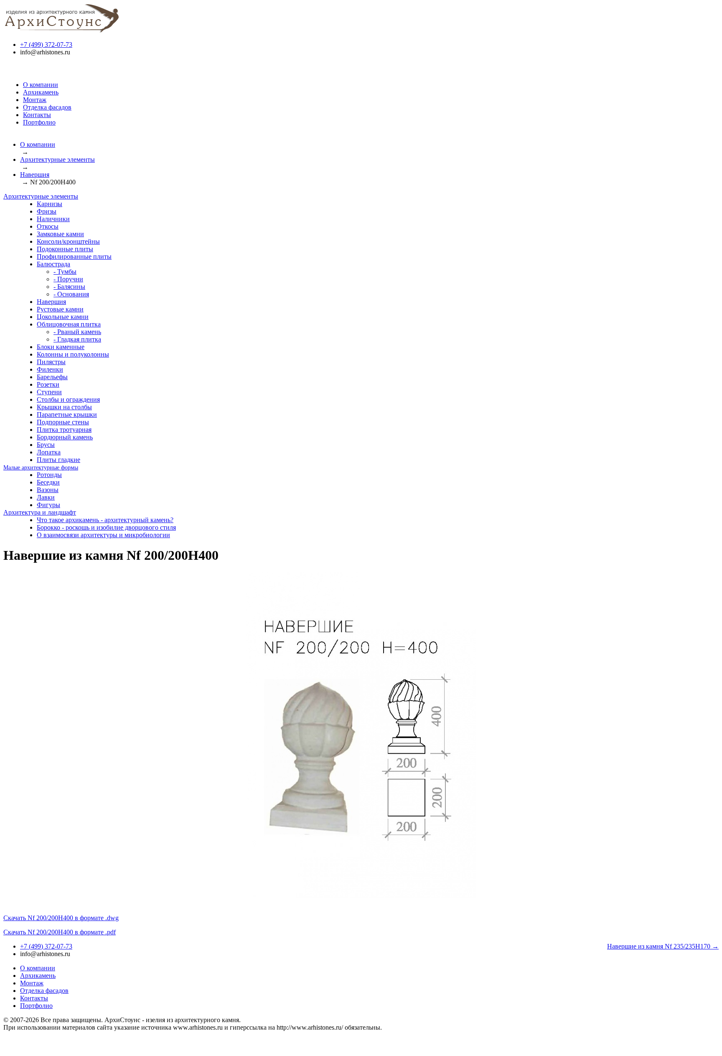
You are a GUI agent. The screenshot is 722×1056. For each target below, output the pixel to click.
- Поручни (68, 279)
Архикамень (40, 92)
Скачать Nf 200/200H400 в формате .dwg (61, 917)
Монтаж (34, 99)
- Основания (71, 294)
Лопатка (49, 452)
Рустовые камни (60, 309)
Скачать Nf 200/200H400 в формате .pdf (59, 932)
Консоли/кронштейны (68, 241)
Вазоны (47, 489)
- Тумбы (64, 271)
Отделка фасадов (47, 107)
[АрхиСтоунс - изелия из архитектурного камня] (61, 30)
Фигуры (48, 504)
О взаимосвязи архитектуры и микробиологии (103, 534)
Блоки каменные (60, 346)
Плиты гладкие (58, 459)
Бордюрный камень (65, 437)
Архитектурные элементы (57, 159)
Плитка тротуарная (64, 429)
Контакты (37, 114)
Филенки (50, 369)
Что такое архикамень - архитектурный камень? (105, 519)
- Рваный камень (77, 331)
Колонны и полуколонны (73, 354)
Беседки (48, 482)
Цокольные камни (63, 316)
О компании (40, 84)
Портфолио (39, 122)
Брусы (46, 444)
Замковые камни (60, 233)
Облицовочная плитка (69, 324)
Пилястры (51, 361)
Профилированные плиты (74, 256)
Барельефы (52, 376)
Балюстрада (53, 264)
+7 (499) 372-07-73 (46, 44)
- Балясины (69, 286)
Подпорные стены (63, 422)
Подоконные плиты (65, 249)
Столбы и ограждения (68, 399)
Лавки (46, 497)
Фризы (46, 211)
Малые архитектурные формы (40, 467)
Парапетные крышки (67, 414)
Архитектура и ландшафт (39, 512)
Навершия (34, 174)
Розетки (48, 384)
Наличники (53, 218)
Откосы (47, 226)
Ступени (49, 391)
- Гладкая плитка (77, 339)
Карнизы (49, 203)
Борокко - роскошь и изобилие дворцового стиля (106, 527)
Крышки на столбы (64, 407)
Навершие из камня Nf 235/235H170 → (663, 946)
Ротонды (49, 474)
